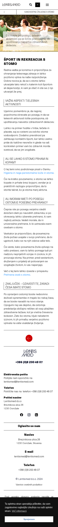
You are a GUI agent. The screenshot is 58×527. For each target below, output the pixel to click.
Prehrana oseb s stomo (17, 275)
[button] (30, 5)
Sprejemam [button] (29, 519)
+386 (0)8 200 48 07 (42, 391)
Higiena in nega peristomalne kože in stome (29, 173)
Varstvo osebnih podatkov (29, 485)
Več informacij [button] (19, 511)
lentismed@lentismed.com (19, 382)
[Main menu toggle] (47, 4)
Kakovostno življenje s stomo (39, 12)
